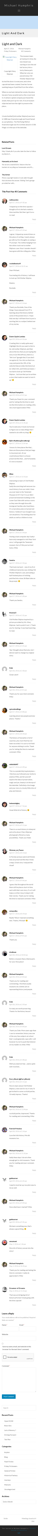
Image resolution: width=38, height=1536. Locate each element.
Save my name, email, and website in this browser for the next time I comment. (16, 1347)
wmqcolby (13, 911)
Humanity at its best (10, 161)
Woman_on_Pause (16, 850)
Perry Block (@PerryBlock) (19, 1079)
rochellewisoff (15, 263)
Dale (11, 668)
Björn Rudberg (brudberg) (19, 441)
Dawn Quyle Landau (17, 336)
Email (21, 1325)
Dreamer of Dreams (17, 1288)
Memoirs (7, 1485)
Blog (6, 1457)
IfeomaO (12, 613)
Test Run (7, 1439)
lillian (11, 474)
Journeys (7, 1480)
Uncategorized (9, 1489)
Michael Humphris (19, 5)
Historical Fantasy (11, 1475)
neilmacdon (13, 200)
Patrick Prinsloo (15, 1129)
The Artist (6, 175)
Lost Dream (6, 148)
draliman (12, 952)
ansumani (13, 1241)
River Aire (7, 1426)
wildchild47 (13, 764)
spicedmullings (15, 709)
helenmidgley (14, 803)
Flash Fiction (8, 1462)
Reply (34, 219)
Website (5, 1334)
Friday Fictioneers (10, 51)
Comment (6, 1366)
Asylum (7, 1452)
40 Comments (26, 51)
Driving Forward (10, 1435)
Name (4, 1325)
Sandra (12, 560)
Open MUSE (8, 1421)
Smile (6, 1518)
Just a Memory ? (10, 1430)
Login (18, 1533)
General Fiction (9, 1471)
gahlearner (13, 1178)
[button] (19, 11)
